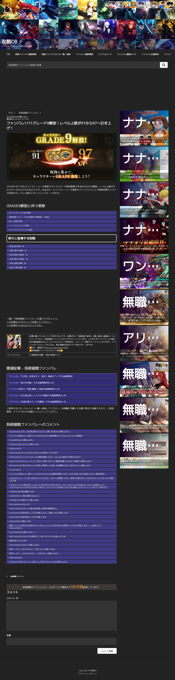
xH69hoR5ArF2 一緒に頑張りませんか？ (24, 495)
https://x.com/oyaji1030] (56, 347)
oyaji (26, 117)
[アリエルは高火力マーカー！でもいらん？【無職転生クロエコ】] (144, 360)
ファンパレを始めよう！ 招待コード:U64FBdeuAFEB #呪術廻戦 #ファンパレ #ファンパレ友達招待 (45, 435)
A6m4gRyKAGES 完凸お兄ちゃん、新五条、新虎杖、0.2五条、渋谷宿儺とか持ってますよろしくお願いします (50, 465)
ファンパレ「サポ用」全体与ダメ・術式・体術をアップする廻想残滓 (40, 376)
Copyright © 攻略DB (87, 670)
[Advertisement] (87, 90)
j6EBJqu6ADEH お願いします (20, 521)
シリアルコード (105, 54)
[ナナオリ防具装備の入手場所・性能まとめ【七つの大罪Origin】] (144, 252)
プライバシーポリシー (87, 673)
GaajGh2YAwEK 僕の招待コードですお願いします (27, 517)
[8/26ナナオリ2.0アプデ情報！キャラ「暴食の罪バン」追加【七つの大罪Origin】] (144, 216)
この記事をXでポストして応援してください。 (29, 321)
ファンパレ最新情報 (84, 54)
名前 (9, 635)
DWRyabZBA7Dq (15, 557)
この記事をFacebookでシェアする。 (25, 325)
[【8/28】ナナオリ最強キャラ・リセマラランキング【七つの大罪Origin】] (144, 145)
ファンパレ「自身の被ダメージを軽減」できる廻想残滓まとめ (37, 401)
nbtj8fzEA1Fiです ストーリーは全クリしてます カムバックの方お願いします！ (38, 562)
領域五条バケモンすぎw (18, 540)
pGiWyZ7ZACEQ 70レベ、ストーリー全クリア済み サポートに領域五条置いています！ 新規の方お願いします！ (50, 461)
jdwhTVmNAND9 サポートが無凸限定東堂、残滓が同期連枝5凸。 (33, 508)
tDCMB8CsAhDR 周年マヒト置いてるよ (24, 500)
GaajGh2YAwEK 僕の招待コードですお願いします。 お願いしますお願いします (38, 512)
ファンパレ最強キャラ (126, 54)
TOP (8, 54)
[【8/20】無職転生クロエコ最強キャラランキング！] (144, 396)
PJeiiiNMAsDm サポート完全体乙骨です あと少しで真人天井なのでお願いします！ (39, 431)
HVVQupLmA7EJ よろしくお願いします (24, 444)
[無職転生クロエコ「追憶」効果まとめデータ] (144, 324)
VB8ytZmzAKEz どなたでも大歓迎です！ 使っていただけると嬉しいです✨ (37, 536)
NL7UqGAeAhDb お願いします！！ (22, 532)
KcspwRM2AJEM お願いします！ (21, 440)
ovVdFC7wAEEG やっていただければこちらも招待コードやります (33, 452)
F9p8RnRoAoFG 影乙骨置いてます (22, 491)
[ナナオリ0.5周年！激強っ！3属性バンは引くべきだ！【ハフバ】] (144, 180)
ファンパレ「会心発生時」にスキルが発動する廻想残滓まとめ (37, 395)
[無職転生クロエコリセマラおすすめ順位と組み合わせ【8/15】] (144, 467)
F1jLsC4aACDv (15, 469)
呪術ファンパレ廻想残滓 (25, 54)
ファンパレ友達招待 (150, 54)
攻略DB (9, 41)
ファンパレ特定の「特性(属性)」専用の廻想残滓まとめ (34, 389)
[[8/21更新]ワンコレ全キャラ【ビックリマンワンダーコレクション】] (144, 288)
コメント (12, 598)
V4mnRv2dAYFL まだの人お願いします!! (24, 545)
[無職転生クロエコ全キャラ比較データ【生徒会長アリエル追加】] (144, 432)
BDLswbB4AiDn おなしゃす (19, 504)
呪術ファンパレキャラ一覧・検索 (56, 54)
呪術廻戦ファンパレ (29, 112)
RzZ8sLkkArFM (15, 448)
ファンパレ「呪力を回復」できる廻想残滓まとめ (31, 382)
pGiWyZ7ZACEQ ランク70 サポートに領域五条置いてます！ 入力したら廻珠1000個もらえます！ (45, 457)
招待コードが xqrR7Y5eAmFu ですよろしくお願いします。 (32, 549)
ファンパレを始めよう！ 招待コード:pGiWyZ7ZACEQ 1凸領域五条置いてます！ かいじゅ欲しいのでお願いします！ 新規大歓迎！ (57, 474)
